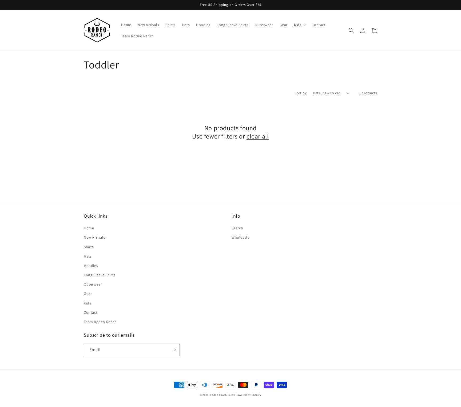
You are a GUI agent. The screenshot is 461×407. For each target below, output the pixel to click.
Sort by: (301, 93)
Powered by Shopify (248, 395)
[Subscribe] (174, 350)
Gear (88, 293)
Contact (90, 312)
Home (89, 228)
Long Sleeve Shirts (100, 274)
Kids (87, 303)
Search (237, 228)
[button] (299, 24)
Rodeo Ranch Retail (222, 395)
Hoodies (91, 265)
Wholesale (240, 237)
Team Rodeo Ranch (100, 321)
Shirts (89, 247)
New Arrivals (94, 237)
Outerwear (93, 284)
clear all (258, 136)
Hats (88, 256)
